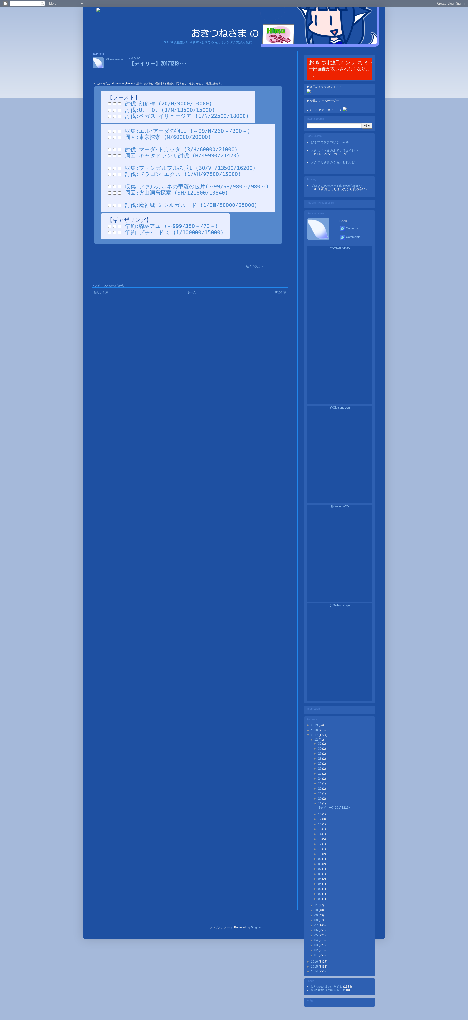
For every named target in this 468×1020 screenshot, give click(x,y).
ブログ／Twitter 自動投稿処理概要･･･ (337, 186)
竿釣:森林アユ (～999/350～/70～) (171, 226)
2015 (315, 966)
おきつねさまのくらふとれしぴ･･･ (335, 162)
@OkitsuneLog (340, 407)
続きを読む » (254, 266)
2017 (315, 735)
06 (320, 874)
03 (320, 889)
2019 (315, 725)
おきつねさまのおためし (110, 285)
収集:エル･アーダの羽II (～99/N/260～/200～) (187, 131)
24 (320, 778)
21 (320, 793)
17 (320, 819)
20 (320, 798)
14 (320, 834)
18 (320, 814)
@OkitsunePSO (340, 247)
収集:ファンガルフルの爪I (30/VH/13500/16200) (190, 168)
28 (320, 758)
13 (320, 839)
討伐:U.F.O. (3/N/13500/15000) (170, 110)
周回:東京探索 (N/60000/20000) (168, 137)
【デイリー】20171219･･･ (158, 63)
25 (320, 773)
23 (320, 783)
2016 (315, 961)
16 (320, 824)
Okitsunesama (114, 59)
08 (320, 864)
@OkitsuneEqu (340, 605)
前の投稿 (280, 292)
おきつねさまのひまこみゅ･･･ (332, 142)
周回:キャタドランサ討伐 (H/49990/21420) (182, 156)
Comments (352, 237)
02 (320, 894)
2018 (315, 730)
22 (320, 788)
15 (320, 829)
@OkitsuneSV (340, 506)
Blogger (256, 927)
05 (320, 879)
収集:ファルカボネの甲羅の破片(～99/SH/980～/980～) (197, 187)
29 (320, 753)
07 (320, 869)
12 (316, 739)
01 (320, 899)
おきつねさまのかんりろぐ (328, 990)
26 (320, 768)
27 (320, 763)
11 (320, 849)
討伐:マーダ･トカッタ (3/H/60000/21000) (181, 149)
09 (320, 859)
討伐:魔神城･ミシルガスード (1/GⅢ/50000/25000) (191, 205)
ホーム (191, 292)
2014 (315, 971)
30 (320, 748)
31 (320, 743)
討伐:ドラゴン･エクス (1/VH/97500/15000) (183, 174)
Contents (351, 228)
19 (320, 803)
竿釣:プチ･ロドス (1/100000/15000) (174, 232)
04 (320, 884)
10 (320, 854)
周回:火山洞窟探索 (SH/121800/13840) (176, 193)
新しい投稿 (101, 292)
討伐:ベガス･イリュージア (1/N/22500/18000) (187, 116)
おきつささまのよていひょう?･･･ (335, 150)
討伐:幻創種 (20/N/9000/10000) (168, 104)
